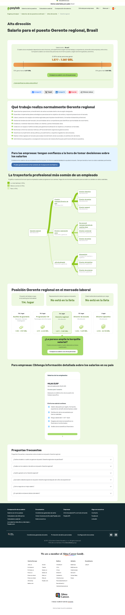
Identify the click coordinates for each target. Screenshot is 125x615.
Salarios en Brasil (33, 14)
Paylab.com (45, 580)
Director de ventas (85, 199)
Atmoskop (30, 580)
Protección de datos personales (61, 535)
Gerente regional (35, 231)
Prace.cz (30, 572)
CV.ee (58, 570)
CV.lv (57, 567)
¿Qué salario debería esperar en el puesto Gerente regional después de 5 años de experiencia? (42, 480)
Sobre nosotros (40, 519)
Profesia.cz (31, 570)
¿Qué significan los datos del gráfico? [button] (26, 83)
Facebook (95, 516)
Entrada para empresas (86, 8)
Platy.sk (44, 578)
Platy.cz (44, 575)
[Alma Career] (62, 595)
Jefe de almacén (60, 262)
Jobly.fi (87, 564)
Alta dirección (52, 14)
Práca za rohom (32, 575)
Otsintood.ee (60, 578)
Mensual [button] (105, 8)
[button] (113, 8)
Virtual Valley (74, 575)
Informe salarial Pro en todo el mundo (75, 513)
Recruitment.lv (60, 583)
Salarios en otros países (15, 513)
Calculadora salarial (45, 8)
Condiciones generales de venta (45, 513)
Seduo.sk (44, 572)
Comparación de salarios (63, 8)
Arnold (43, 564)
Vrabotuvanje (74, 570)
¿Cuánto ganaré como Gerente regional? (25, 473)
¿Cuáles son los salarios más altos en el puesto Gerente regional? (33, 466)
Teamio (44, 567)
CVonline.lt (59, 564)
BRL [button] (97, 8)
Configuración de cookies (85, 535)
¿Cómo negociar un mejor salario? (23, 486)
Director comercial (85, 231)
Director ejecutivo (85, 191)
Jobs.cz (30, 564)
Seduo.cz (44, 570)
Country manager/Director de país (61, 201)
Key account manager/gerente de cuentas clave (85, 225)
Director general (84, 207)
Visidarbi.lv (59, 575)
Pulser (72, 578)
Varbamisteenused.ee (62, 586)
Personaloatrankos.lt (61, 580)
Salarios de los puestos (29, 8)
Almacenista (83, 254)
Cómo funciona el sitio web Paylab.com (47, 516)
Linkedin (94, 519)
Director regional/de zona (61, 232)
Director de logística (85, 262)
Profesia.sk (31, 567)
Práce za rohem (32, 578)
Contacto (95, 513)
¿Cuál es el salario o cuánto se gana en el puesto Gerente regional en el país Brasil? (38, 459)
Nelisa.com (30, 583)
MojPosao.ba (74, 567)
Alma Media (69, 543)
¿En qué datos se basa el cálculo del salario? (26, 493)
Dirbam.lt (58, 572)
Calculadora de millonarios (16, 516)
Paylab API (67, 516)
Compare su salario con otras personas (62, 75)
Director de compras (86, 270)
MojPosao (73, 564)
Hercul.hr (73, 572)
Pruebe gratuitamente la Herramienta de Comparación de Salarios (36, 165)
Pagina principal (13, 14)
